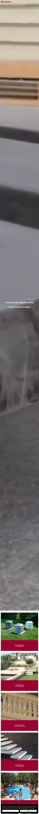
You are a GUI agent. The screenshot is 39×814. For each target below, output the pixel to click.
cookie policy (24, 808)
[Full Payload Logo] (6, 2)
